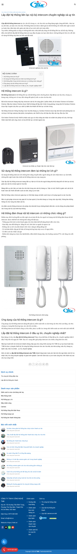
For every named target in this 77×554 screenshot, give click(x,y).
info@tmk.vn (9, 518)
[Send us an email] (6, 527)
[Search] (75, 4)
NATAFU (49, 551)
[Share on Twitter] (36, 364)
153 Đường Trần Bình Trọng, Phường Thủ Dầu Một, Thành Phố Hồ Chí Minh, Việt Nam (12, 507)
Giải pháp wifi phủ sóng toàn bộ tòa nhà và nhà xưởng (23, 478)
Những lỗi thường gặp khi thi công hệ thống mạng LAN (23, 484)
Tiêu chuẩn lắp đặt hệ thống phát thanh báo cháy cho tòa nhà (26, 435)
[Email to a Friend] (40, 364)
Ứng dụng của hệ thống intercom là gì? (16, 83)
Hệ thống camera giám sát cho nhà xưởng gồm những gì (24, 465)
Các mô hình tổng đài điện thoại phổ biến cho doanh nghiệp (25, 447)
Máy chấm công (6, 403)
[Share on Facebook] (33, 364)
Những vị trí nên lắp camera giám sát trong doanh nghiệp (24, 459)
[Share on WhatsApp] (30, 364)
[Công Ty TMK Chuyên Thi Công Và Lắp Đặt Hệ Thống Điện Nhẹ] (38, 4)
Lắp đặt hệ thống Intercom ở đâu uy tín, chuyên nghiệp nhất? (23, 86)
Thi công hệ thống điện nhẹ (9, 376)
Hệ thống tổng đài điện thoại (10, 410)
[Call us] (9, 527)
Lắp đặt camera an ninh (49, 513)
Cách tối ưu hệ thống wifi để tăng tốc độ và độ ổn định (24, 472)
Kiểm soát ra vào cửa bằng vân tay (12, 392)
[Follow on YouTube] (12, 527)
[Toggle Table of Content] (40, 73)
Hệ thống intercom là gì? (11, 76)
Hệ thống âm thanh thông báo (10, 418)
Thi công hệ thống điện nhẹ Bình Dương (13, 12)
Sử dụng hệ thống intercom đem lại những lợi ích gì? (20, 79)
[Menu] (2, 4)
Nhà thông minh (6, 396)
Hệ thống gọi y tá (6, 399)
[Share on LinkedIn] (47, 364)
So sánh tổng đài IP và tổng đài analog (19, 453)
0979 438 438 (13, 514)
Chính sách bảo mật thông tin (32, 510)
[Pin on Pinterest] (43, 364)
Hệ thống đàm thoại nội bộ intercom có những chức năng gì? (23, 81)
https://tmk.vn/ (12, 522)
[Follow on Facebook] (2, 527)
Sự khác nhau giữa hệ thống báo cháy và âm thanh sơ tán (24, 428)
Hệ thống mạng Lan (7, 414)
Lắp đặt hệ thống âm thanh (9, 380)
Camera (3, 407)
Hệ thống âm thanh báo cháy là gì (17, 441)
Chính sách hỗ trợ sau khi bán (33, 532)
